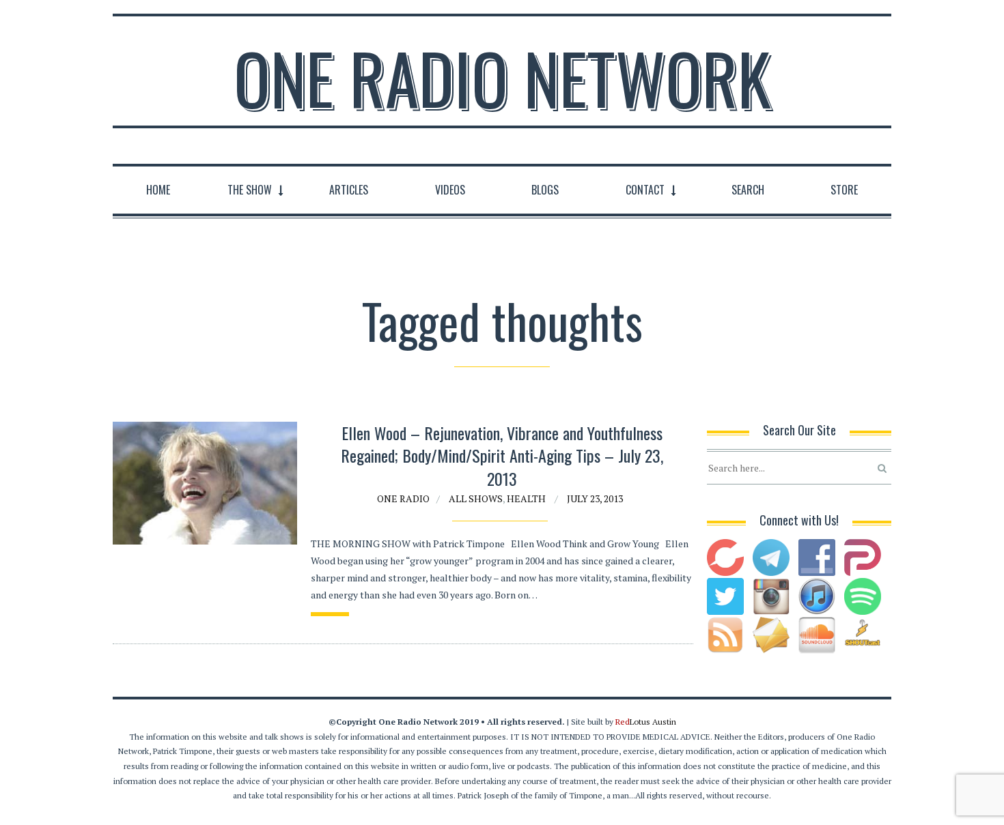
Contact (645, 190)
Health (526, 498)
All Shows (476, 498)
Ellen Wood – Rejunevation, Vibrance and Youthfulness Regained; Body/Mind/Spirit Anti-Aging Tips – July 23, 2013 (502, 455)
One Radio (403, 498)
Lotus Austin (645, 722)
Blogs (545, 190)
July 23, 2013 (595, 498)
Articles (348, 190)
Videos (450, 190)
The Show (249, 190)
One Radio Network (502, 77)
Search (747, 190)
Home (158, 190)
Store (844, 190)
